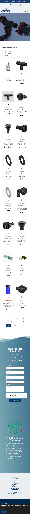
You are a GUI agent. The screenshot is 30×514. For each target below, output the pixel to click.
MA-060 (22, 271)
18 (15, 325)
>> (14, 458)
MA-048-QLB (21, 208)
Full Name (8, 365)
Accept (4, 511)
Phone (7, 375)
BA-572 (8, 79)
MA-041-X (21, 143)
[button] (28, 11)
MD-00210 (8, 207)
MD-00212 (8, 175)
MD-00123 (8, 272)
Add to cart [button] (22, 73)
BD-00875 (8, 305)
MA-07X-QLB (22, 111)
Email (7, 370)
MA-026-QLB (8, 111)
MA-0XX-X (8, 143)
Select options (22, 104)
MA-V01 (22, 304)
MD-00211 (22, 175)
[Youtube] (18, 489)
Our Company (4, 503)
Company (8, 380)
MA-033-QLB (8, 240)
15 (17, 321)
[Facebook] (12, 489)
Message (8, 384)
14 (11, 321)
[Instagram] (16, 489)
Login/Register (13, 4)
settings (11, 509)
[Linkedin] (14, 489)
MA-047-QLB (21, 80)
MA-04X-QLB (21, 240)
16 (23, 321)
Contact (3, 501)
